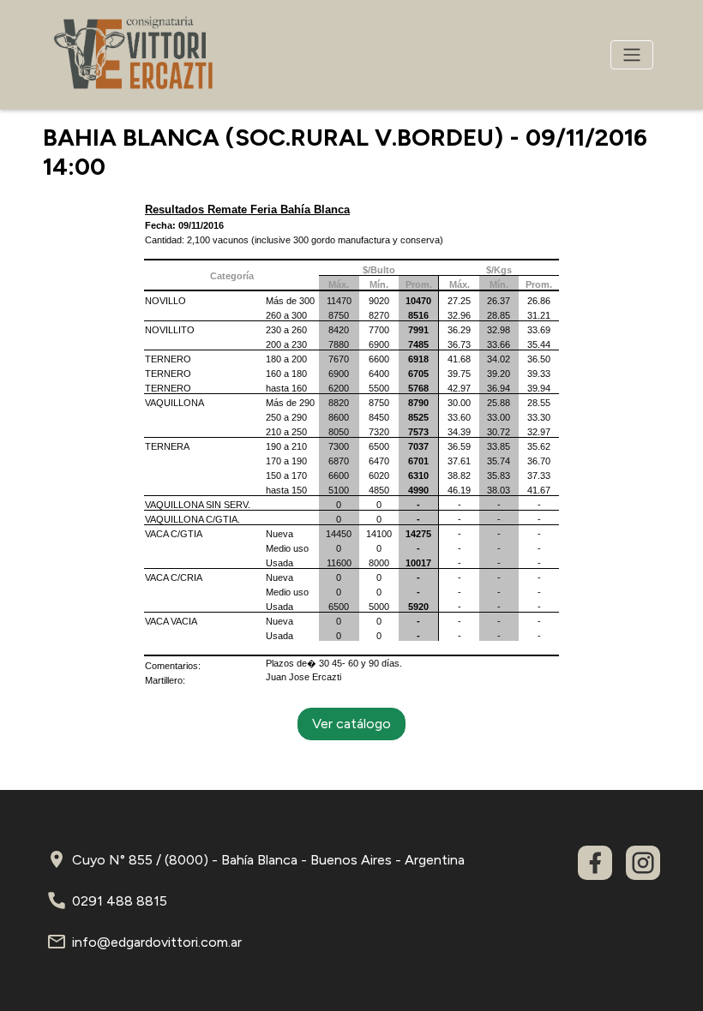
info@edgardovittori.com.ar (157, 942)
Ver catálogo (351, 723)
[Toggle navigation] (631, 54)
